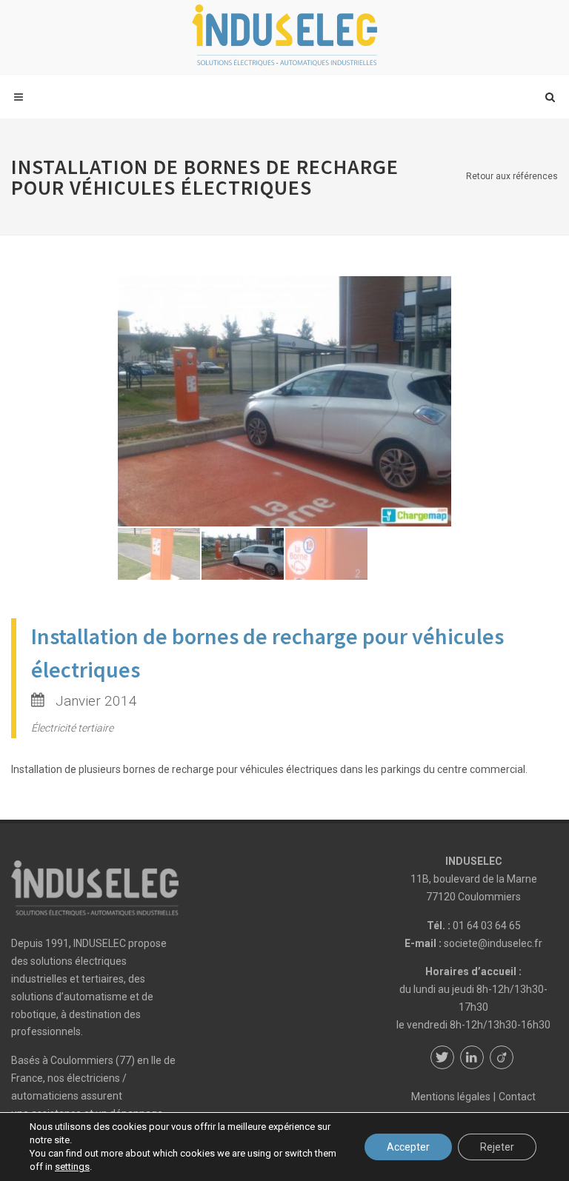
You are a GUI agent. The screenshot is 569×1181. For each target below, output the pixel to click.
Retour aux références (512, 176)
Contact (517, 1097)
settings (72, 1166)
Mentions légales (450, 1097)
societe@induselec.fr (493, 943)
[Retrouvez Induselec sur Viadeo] (501, 1057)
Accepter (408, 1147)
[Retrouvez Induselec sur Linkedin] (472, 1057)
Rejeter (497, 1147)
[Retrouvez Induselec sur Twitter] (442, 1057)
